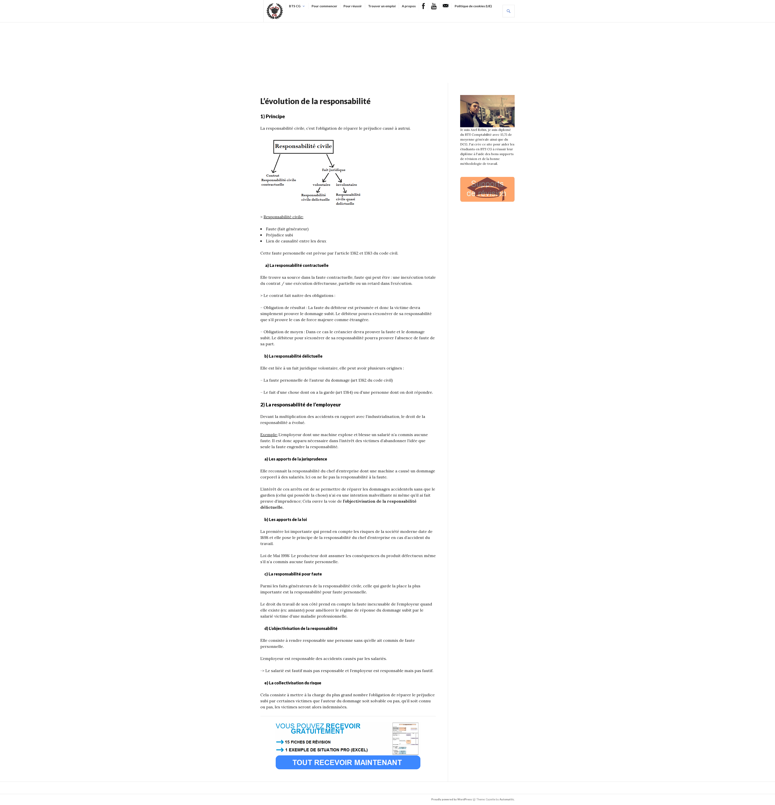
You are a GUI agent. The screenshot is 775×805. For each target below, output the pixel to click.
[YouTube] (434, 6)
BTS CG (295, 6)
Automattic (507, 799)
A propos (409, 6)
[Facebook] (423, 6)
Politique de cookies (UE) (473, 6)
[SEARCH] (509, 11)
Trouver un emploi (382, 6)
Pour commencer (324, 6)
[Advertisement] (387, 52)
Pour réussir (353, 6)
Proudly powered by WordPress (451, 799)
